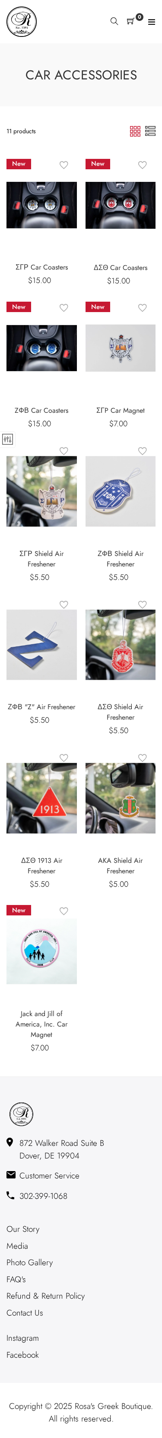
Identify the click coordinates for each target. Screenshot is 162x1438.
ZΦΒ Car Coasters (41, 410)
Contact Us (24, 1313)
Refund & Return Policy (45, 1296)
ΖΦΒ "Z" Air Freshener (41, 707)
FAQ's (16, 1279)
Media (17, 1246)
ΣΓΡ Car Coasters (42, 267)
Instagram (22, 1338)
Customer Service (49, 1175)
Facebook (22, 1355)
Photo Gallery (29, 1262)
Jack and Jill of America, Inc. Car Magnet (41, 1024)
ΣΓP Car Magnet (120, 410)
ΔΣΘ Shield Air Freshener (120, 712)
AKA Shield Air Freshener (120, 866)
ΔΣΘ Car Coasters (120, 268)
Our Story (22, 1229)
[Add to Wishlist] (64, 165)
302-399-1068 (43, 1196)
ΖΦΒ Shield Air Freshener (120, 559)
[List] (150, 130)
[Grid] (136, 130)
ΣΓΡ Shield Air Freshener (41, 559)
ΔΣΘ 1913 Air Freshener (41, 866)
